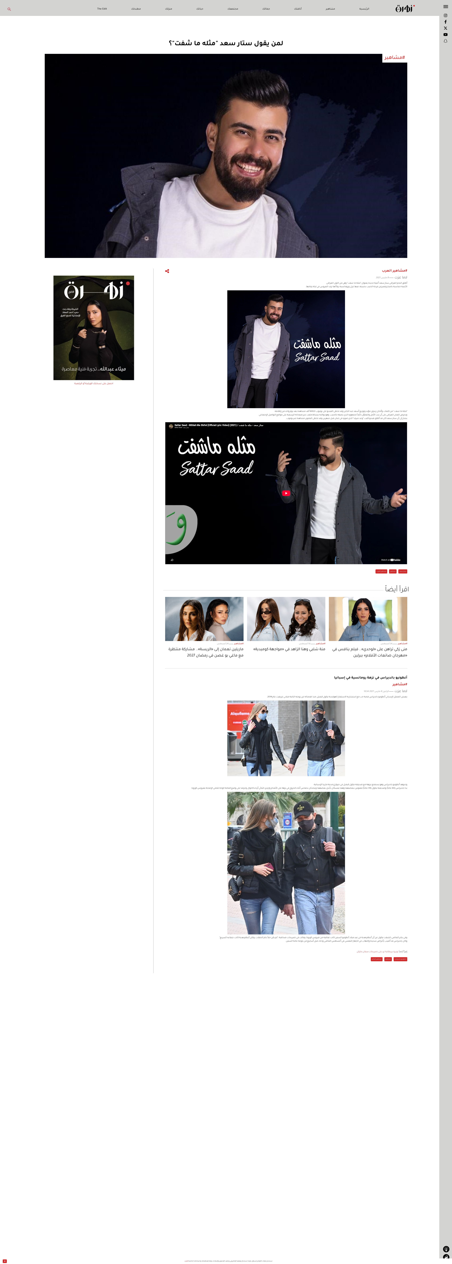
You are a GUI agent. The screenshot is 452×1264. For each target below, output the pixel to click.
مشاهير (330, 9)
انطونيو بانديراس (400, 959)
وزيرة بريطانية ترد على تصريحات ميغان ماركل (377, 952)
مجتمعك (233, 9)
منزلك (168, 9)
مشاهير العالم (376, 959)
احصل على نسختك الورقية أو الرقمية (93, 383)
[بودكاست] (446, 1249)
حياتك (199, 9)
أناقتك (298, 9)
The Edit (102, 9)
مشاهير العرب (381, 571)
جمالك (266, 9)
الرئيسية (364, 9)
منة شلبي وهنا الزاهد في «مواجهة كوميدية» (289, 649)
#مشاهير (402, 644)
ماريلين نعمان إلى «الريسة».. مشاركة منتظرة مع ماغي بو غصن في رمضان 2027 (206, 652)
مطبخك (136, 9)
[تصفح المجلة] (446, 1257)
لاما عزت (400, 278)
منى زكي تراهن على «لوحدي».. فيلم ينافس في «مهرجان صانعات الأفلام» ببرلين (369, 652)
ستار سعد (403, 571)
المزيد (186, 1261)
